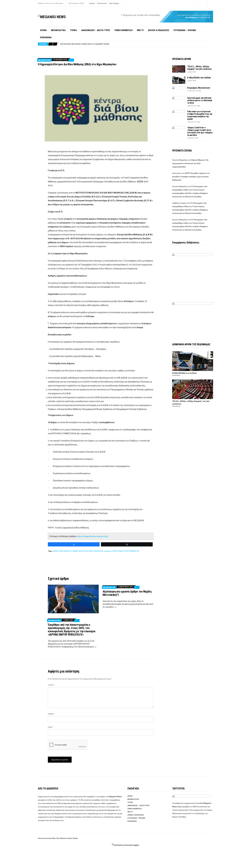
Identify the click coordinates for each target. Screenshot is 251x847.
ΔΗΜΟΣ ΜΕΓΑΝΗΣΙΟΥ (62, 551)
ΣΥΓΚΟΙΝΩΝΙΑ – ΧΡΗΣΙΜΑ (184, 30)
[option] (136, 44)
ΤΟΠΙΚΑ (73, 30)
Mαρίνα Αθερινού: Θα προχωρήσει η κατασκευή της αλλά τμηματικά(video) (190, 163)
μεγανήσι (107, 551)
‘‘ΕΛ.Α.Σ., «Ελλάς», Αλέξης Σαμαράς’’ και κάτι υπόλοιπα (199, 67)
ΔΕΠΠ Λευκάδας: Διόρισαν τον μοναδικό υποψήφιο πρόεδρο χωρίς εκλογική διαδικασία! (191, 176)
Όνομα (51, 714)
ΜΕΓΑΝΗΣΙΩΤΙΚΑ (58, 30)
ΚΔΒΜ (75, 551)
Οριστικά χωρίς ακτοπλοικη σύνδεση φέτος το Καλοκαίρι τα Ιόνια (199, 100)
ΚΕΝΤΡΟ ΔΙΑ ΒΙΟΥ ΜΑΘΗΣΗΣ (90, 551)
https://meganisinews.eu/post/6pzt (93, 536)
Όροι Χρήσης (114, 3)
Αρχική (92, 3)
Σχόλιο (51, 685)
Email (50, 727)
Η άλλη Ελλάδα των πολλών (199, 77)
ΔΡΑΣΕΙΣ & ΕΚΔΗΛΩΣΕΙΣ (158, 30)
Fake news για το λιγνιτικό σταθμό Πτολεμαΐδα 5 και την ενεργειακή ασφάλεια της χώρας (93, 44)
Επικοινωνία (102, 3)
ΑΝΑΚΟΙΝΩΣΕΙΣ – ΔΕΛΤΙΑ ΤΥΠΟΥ (95, 30)
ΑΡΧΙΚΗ (43, 30)
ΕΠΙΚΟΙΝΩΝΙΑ (46, 37)
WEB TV (140, 30)
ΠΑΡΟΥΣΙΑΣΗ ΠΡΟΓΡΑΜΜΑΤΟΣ (125, 551)
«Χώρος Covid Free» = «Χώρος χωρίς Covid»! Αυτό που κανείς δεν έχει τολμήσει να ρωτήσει (200, 131)
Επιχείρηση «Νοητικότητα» (198, 88)
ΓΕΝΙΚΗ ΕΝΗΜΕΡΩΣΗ (123, 30)
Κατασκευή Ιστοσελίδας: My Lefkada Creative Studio (58, 838)
